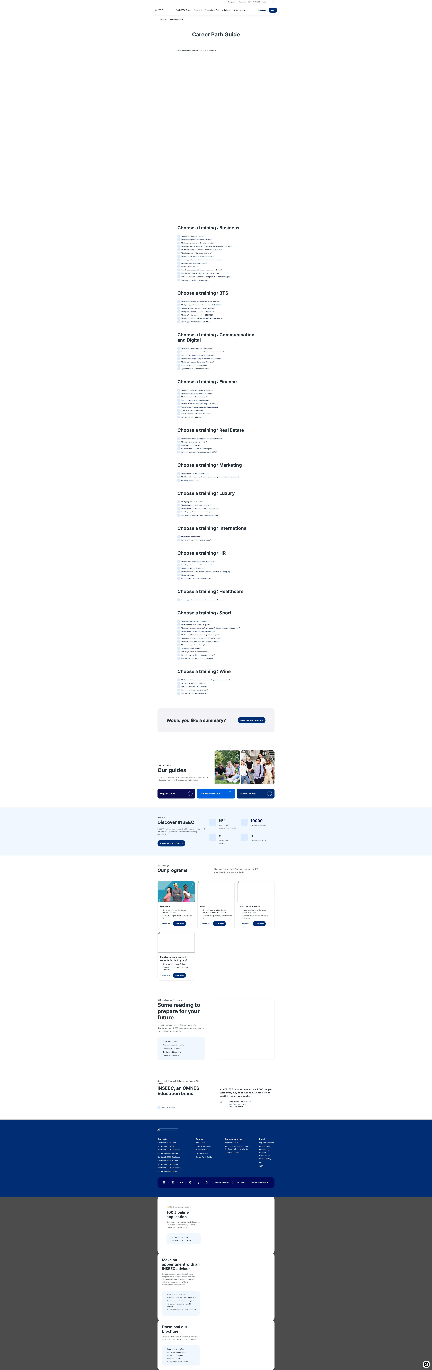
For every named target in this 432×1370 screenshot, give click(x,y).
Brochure (262, 10)
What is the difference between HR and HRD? (198, 561)
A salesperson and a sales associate (195, 280)
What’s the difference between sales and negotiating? (201, 250)
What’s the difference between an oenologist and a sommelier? (205, 680)
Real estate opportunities (190, 445)
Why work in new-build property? (194, 442)
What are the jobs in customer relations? (196, 240)
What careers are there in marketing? (195, 474)
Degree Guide (167, 793)
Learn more (179, 924)
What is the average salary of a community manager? (201, 359)
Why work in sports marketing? (193, 645)
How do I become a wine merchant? (195, 693)
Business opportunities (189, 267)
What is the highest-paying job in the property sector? (202, 439)
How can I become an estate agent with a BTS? (199, 452)
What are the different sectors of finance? (197, 394)
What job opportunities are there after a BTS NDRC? (201, 305)
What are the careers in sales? (192, 236)
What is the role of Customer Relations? (196, 253)
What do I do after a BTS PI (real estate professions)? (201, 318)
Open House (240, 1182)
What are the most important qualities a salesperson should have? (206, 246)
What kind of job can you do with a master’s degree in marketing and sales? (210, 477)
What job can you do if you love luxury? (196, 505)
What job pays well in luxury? (192, 502)
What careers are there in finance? (194, 397)
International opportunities (191, 537)
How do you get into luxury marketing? (195, 512)
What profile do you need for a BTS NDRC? (197, 312)
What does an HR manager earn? (193, 568)
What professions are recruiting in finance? (197, 390)
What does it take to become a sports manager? (200, 635)
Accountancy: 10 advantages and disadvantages (199, 407)
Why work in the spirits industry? (193, 683)
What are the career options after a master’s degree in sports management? (210, 628)
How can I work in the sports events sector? (198, 655)
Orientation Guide (210, 793)
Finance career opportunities (192, 410)
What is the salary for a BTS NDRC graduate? (198, 308)
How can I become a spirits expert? (194, 690)
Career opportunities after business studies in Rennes (201, 260)
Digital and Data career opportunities (195, 369)
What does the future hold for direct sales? (197, 256)
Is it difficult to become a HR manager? (196, 578)
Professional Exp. (212, 10)
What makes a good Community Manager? (197, 362)
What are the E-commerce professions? (196, 348)
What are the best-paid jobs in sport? (195, 621)
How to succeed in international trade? (196, 540)
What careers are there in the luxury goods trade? (200, 508)
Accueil (158, 19)
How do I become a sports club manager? (197, 658)
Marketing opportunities (190, 480)
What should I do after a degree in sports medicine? (201, 638)
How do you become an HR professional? (196, 565)
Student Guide (247, 793)
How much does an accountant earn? (195, 400)
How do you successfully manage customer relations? (201, 270)
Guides (164, 19)
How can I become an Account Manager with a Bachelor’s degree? (206, 277)
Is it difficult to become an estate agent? (197, 449)
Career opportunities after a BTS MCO (195, 322)
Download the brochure (251, 720)
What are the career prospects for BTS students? (200, 301)
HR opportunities (187, 575)
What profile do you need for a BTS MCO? (197, 315)
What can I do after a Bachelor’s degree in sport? (200, 642)
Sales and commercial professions (194, 263)
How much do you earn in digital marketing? (198, 355)
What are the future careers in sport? (195, 625)
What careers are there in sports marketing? (198, 631)
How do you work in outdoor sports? (195, 652)
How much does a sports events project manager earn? (202, 352)
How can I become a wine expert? (194, 687)
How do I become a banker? (191, 417)
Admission (226, 10)
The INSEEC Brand (183, 10)
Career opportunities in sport (192, 648)
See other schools (168, 1107)
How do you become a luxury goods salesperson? (200, 515)
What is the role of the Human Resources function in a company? (206, 572)
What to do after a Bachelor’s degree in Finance (199, 404)
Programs (198, 10)
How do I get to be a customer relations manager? (200, 273)
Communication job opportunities (194, 365)
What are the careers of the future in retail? (197, 243)
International (239, 10)
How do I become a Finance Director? (195, 414)
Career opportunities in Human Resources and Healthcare (203, 600)
